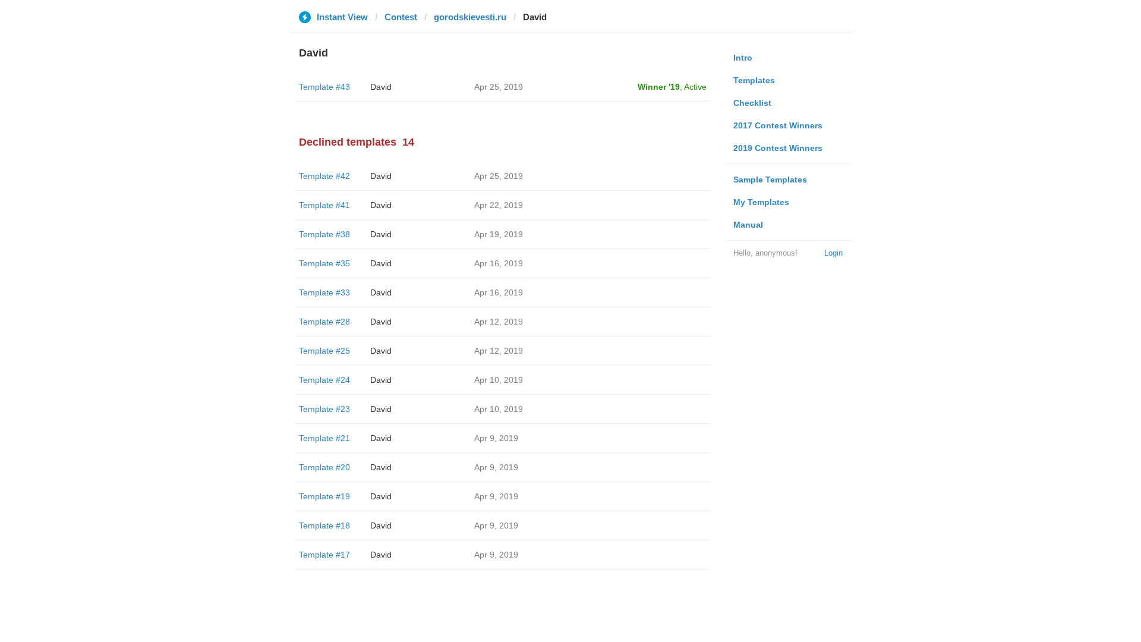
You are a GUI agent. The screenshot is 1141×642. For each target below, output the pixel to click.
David (381, 87)
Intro (742, 57)
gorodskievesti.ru (470, 17)
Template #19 (324, 496)
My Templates (761, 202)
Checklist (752, 103)
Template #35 (324, 263)
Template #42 (324, 176)
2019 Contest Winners (777, 148)
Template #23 (324, 409)
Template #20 (324, 467)
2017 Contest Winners (777, 125)
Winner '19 (659, 87)
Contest (400, 17)
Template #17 (324, 554)
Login (833, 252)
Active (695, 87)
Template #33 (324, 292)
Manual (748, 224)
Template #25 (324, 350)
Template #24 (324, 380)
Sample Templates (770, 179)
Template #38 (324, 234)
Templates (754, 80)
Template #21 (324, 438)
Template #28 (324, 321)
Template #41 (324, 205)
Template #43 (324, 87)
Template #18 (324, 525)
